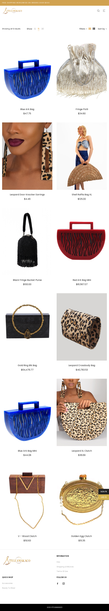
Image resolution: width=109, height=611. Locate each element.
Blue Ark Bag (27, 109)
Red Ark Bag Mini (82, 280)
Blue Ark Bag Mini (27, 450)
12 (35, 28)
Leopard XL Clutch (82, 450)
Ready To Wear (8, 588)
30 (42, 28)
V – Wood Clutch (27, 536)
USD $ (102, 497)
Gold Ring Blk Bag (27, 365)
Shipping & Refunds (65, 566)
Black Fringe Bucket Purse (27, 280)
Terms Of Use (62, 571)
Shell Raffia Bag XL (82, 194)
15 (38, 28)
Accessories (7, 583)
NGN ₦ (102, 491)
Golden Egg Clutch (81, 536)
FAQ (58, 562)
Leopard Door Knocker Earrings (27, 194)
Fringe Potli (82, 109)
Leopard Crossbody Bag (81, 365)
